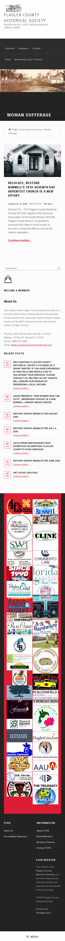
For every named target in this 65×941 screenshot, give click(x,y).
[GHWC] (19, 692)
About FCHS (43, 830)
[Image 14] (45, 572)
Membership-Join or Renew (28, 59)
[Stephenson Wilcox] (45, 519)
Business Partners (46, 842)
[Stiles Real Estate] (19, 659)
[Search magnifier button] (59, 268)
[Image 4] (19, 628)
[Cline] (45, 537)
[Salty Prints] (19, 764)
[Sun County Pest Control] (19, 667)
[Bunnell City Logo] (45, 506)
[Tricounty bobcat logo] (45, 702)
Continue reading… (20, 240)
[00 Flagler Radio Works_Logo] (19, 605)
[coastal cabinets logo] (19, 749)
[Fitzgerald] (19, 709)
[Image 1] (19, 589)
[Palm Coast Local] (45, 797)
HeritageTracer (43, 912)
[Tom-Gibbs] (19, 617)
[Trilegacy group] (45, 782)
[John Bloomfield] (45, 693)
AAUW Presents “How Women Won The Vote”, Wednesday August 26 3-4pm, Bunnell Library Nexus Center (36, 399)
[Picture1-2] (19, 545)
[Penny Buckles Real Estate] (45, 751)
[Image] (45, 682)
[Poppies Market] (19, 527)
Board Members (45, 836)
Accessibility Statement (15, 836)
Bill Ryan (48, 204)
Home (8, 59)
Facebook (10, 48)
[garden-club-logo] (45, 718)
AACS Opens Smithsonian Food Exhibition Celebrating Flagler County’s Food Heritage (33, 446)
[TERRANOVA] (19, 789)
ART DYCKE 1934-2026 (25, 472)
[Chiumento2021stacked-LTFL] (45, 557)
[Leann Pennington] (45, 697)
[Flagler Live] (45, 736)
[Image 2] (45, 607)
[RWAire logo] (19, 777)
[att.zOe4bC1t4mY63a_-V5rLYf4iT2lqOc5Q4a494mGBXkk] (19, 558)
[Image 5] (19, 644)
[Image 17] (19, 573)
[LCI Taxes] (19, 735)
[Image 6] (45, 626)
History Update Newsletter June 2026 (36, 460)
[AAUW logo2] (45, 767)
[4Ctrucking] (19, 506)
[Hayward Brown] (19, 724)
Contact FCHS (44, 848)
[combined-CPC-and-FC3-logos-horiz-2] (45, 587)
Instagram (23, 48)
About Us (8, 830)
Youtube (36, 48)
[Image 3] (45, 661)
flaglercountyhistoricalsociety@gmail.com (31, 345)
